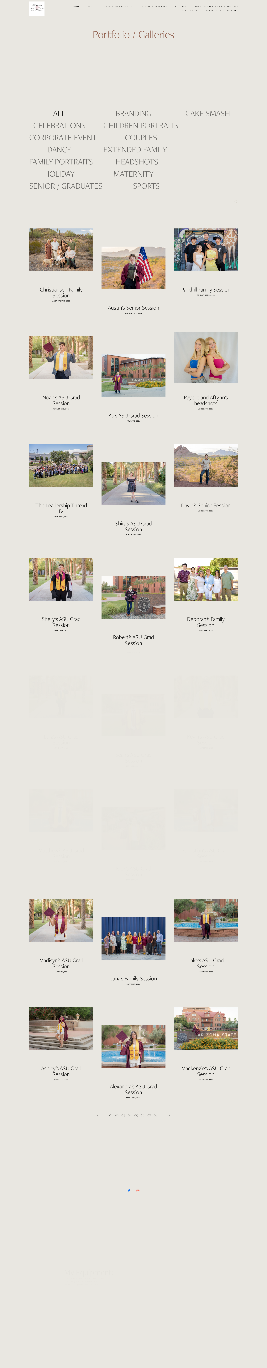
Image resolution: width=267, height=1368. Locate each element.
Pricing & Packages (153, 7)
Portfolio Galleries (118, 7)
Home (76, 7)
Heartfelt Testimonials (222, 11)
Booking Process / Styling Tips (216, 7)
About (92, 7)
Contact (181, 7)
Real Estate (190, 11)
